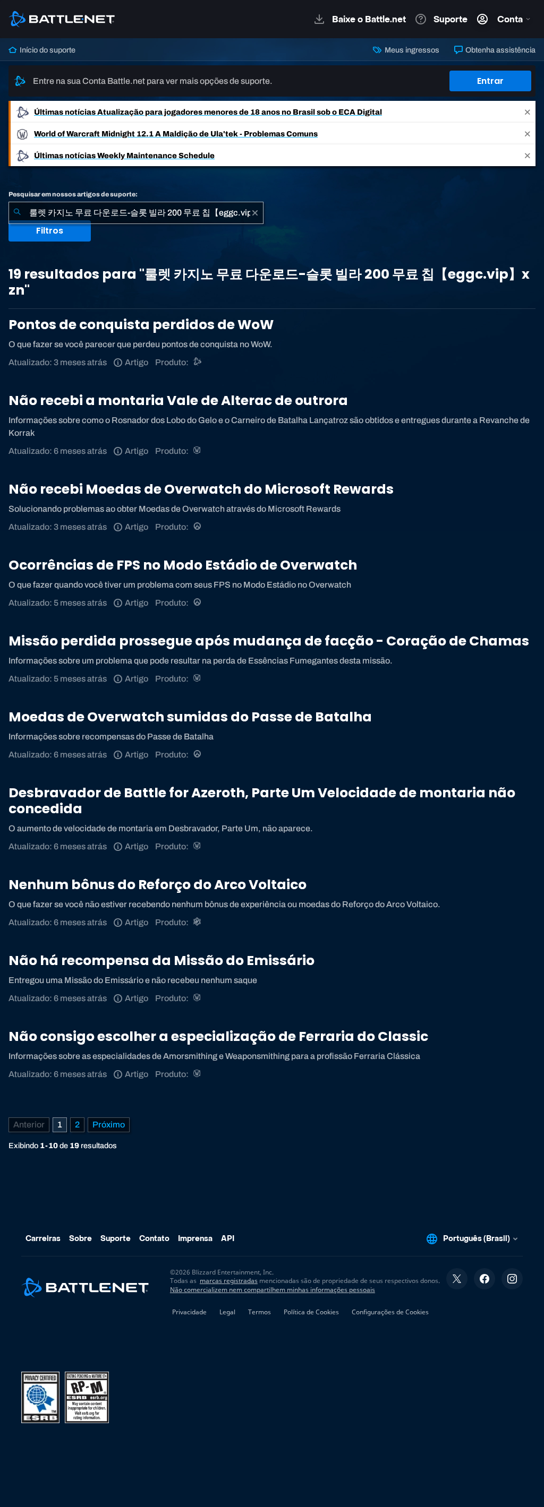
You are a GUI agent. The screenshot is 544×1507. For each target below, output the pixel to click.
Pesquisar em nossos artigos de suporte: (73, 194)
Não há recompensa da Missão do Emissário (161, 960)
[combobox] (136, 213)
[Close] (528, 112)
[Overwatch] (198, 526)
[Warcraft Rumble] (198, 922)
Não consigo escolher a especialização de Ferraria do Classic (218, 1036)
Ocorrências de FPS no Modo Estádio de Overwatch (182, 565)
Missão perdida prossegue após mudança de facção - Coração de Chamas (268, 641)
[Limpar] (255, 213)
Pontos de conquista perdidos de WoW (141, 324)
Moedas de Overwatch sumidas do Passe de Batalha (190, 717)
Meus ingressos (411, 50)
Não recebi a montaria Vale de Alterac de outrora (178, 400)
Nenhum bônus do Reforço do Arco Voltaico (157, 884)
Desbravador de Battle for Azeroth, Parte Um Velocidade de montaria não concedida (261, 800)
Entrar (490, 81)
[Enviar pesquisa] (17, 213)
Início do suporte (46, 50)
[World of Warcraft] (198, 450)
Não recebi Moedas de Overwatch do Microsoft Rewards (201, 489)
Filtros (49, 231)
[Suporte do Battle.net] (198, 362)
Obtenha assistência (500, 50)
